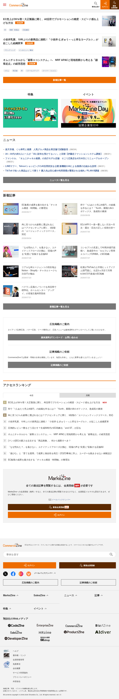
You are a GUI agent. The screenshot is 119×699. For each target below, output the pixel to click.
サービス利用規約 (20, 672)
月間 (88, 395)
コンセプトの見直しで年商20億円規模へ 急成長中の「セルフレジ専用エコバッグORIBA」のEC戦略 (97, 250)
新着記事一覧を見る (59, 306)
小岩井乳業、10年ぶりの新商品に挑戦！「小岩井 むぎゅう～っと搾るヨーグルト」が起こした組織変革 (50, 41)
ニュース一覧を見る (59, 180)
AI (5, 30)
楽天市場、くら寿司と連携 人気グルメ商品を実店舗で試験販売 (41, 149)
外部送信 (16, 681)
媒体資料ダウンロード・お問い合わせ (59, 337)
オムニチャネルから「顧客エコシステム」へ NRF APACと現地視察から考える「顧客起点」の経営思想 (50, 61)
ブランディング (9, 50)
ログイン (61, 514)
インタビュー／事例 (26, 50)
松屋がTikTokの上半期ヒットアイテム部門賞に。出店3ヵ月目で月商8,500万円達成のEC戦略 (97, 270)
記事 (97, 595)
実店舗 (15, 71)
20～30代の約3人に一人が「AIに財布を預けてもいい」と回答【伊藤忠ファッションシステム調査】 (58, 153)
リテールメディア (32, 71)
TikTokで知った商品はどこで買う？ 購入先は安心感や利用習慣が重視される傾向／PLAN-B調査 (57, 170)
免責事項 (16, 664)
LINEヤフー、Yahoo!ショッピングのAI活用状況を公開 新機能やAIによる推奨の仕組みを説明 (55, 166)
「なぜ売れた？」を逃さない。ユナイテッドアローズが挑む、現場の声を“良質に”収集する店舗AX (39, 250)
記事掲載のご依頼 (59, 364)
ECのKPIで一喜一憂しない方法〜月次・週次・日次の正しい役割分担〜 (97, 226)
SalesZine (39, 595)
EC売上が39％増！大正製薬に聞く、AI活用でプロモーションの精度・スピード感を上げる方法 (51, 21)
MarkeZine (9, 595)
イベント (39, 608)
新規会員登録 (60, 507)
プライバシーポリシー (22, 677)
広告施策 (26, 30)
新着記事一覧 (59, 79)
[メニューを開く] (4, 4)
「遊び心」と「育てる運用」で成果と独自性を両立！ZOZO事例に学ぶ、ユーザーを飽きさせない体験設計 (60, 453)
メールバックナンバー (61, 499)
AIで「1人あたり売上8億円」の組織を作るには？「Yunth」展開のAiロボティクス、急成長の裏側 (97, 208)
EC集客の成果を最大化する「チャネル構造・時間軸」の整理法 (39, 206)
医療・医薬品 (14, 30)
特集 (5, 608)
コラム (6, 71)
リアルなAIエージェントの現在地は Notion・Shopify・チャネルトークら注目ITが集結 (40, 270)
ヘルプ (15, 650)
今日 (31, 395)
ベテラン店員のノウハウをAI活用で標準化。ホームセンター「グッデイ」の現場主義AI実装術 (39, 290)
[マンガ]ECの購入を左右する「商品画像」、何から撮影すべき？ (39, 440)
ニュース (69, 595)
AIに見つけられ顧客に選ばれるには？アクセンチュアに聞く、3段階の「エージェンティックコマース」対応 (39, 229)
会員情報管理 (18, 659)
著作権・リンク (19, 655)
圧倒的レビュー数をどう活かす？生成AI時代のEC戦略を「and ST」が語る (44, 427)
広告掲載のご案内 (30, 582)
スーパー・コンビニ (49, 71)
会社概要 (16, 668)
